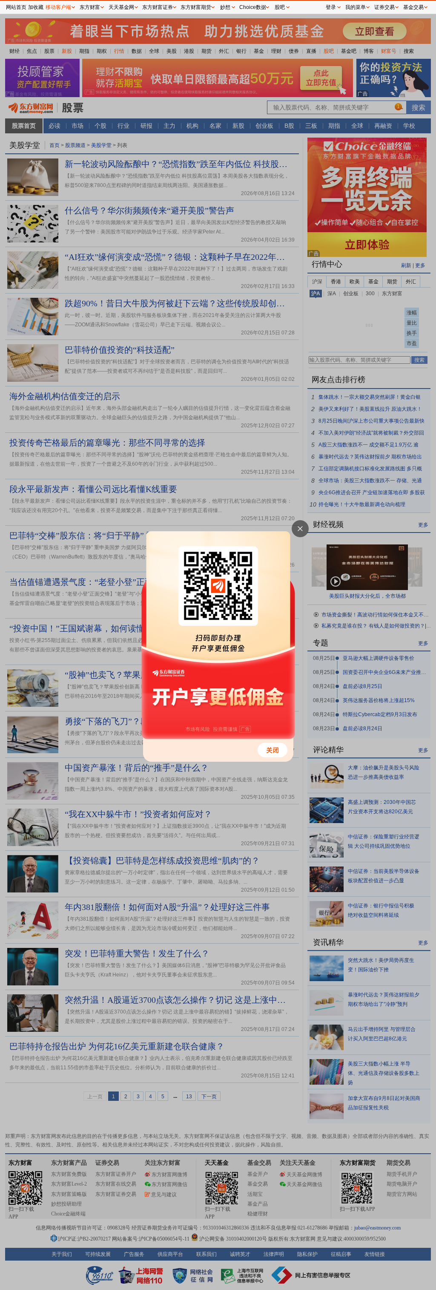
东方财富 (90, 7)
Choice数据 (252, 7)
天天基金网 (121, 7)
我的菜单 (355, 7)
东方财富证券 (157, 7)
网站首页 (16, 7)
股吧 (280, 7)
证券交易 (384, 7)
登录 (331, 7)
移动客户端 (58, 7)
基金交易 (413, 7)
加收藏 (35, 7)
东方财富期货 (196, 7)
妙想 (225, 7)
